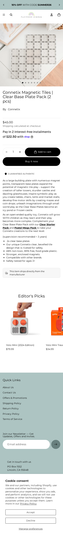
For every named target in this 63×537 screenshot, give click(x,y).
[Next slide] (59, 5)
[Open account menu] (51, 14)
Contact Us (9, 392)
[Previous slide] (3, 5)
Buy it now (31, 161)
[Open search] (11, 14)
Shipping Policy (12, 403)
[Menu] (4, 15)
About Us (8, 387)
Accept (31, 512)
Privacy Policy (28, 503)
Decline (30, 520)
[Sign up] (55, 444)
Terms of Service (12, 419)
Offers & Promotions (15, 397)
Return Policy (11, 408)
